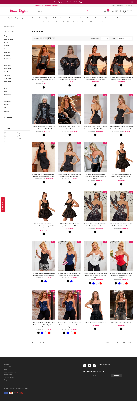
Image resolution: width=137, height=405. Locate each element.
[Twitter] (89, 365)
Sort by (114, 38)
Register (130, 10)
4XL (8, 141)
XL (20, 136)
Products (12, 26)
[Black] (43, 87)
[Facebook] (84, 365)
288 (124, 343)
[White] (97, 283)
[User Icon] (121, 11)
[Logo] (18, 11)
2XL (8, 138)
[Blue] (45, 281)
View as (36, 38)
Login (125, 10)
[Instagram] (94, 365)
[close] (132, 2)
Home (6, 26)
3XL (20, 138)
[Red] (100, 283)
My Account (126, 12)
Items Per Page (95, 38)
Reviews (3, 205)
